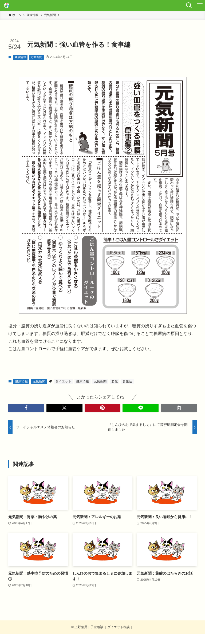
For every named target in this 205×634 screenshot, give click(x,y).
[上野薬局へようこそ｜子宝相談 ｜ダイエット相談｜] (6, 5)
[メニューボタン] (199, 5)
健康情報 (20, 57)
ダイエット (63, 381)
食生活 (127, 381)
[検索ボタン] (189, 5)
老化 (114, 381)
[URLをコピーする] (179, 408)
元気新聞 (36, 57)
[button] (26, 408)
